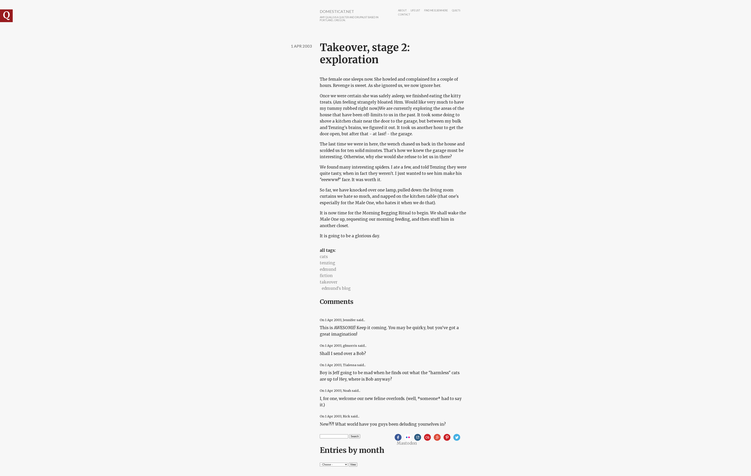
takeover (328, 282)
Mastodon (407, 443)
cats (324, 256)
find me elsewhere (436, 10)
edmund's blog (336, 288)
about (402, 10)
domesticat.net (337, 11)
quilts (456, 10)
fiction (326, 275)
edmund (328, 269)
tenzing (327, 262)
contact (404, 15)
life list (415, 10)
